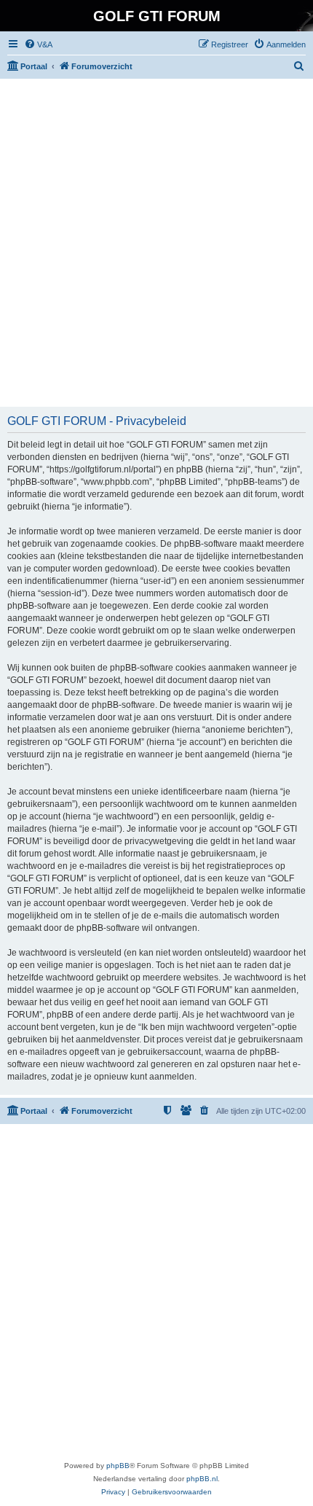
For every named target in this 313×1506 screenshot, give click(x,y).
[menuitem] (38, 44)
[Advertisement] (156, 242)
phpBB (118, 1466)
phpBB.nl (202, 1479)
